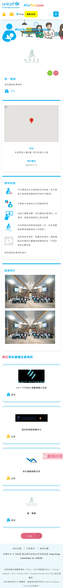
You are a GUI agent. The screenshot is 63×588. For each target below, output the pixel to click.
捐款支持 (31, 14)
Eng (22, 14)
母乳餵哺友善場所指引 (15, 253)
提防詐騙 (44, 548)
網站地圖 (17, 548)
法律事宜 (30, 548)
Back (31, 536)
